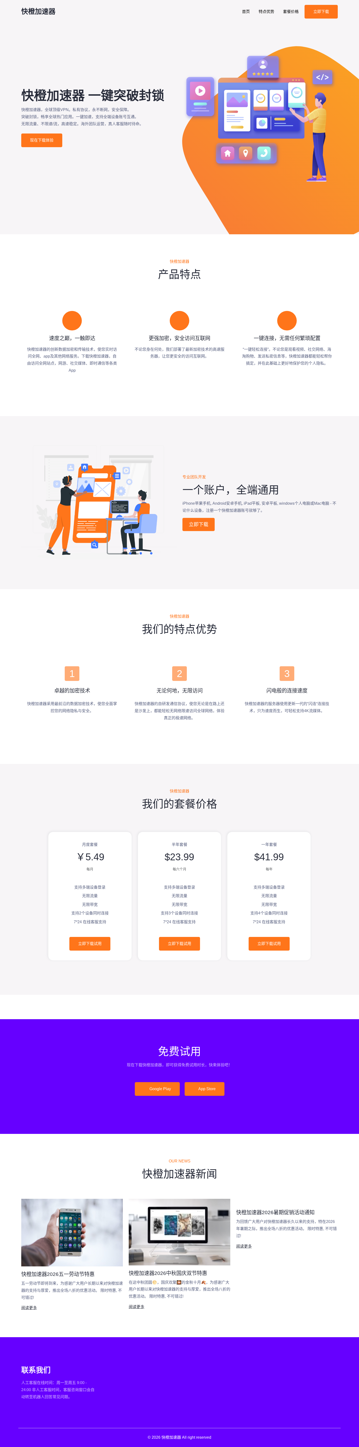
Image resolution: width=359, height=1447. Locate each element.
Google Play (159, 1089)
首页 (246, 12)
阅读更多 (29, 1308)
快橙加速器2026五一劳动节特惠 (58, 1274)
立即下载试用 (90, 944)
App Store (207, 1089)
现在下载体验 (41, 140)
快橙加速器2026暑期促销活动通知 (275, 1212)
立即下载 (321, 12)
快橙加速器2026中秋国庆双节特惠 (168, 1273)
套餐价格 (291, 12)
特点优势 (266, 12)
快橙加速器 (38, 11)
